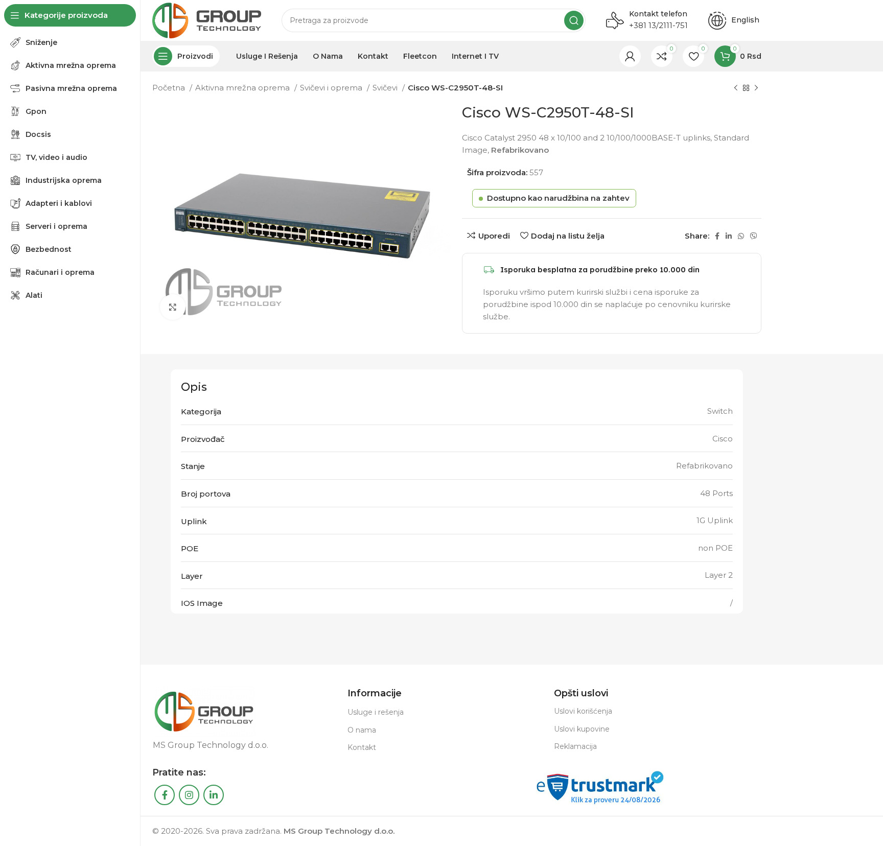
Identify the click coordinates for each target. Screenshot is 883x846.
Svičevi (386, 87)
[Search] (574, 20)
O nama (361, 730)
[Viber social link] (753, 236)
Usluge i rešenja (375, 712)
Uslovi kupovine (582, 729)
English (746, 20)
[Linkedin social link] (729, 236)
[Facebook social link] (717, 236)
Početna (169, 87)
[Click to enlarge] (172, 307)
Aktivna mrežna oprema (243, 87)
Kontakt (361, 747)
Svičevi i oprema (332, 87)
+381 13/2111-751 (658, 25)
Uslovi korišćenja (583, 711)
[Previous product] (736, 88)
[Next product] (756, 88)
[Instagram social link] (189, 795)
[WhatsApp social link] (741, 236)
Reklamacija (575, 746)
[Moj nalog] (630, 56)
